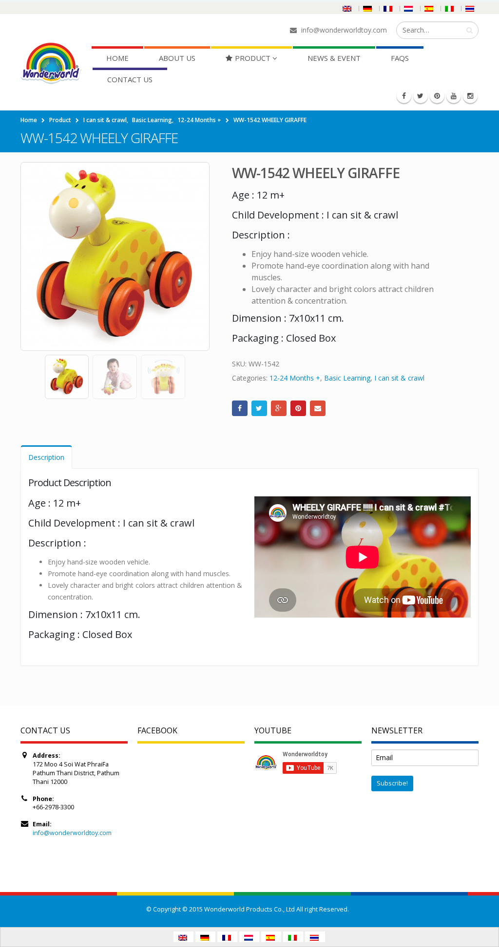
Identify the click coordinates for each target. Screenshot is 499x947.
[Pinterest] (437, 96)
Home (117, 58)
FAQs (400, 58)
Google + (279, 408)
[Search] (469, 30)
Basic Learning (347, 377)
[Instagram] (470, 96)
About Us (177, 58)
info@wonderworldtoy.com (72, 833)
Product (252, 58)
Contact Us (130, 79)
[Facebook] (404, 96)
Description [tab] (46, 457)
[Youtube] (453, 96)
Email (318, 408)
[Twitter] (420, 96)
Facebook (240, 408)
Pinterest (298, 408)
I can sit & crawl (399, 377)
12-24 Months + (294, 377)
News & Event (334, 58)
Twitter (259, 408)
